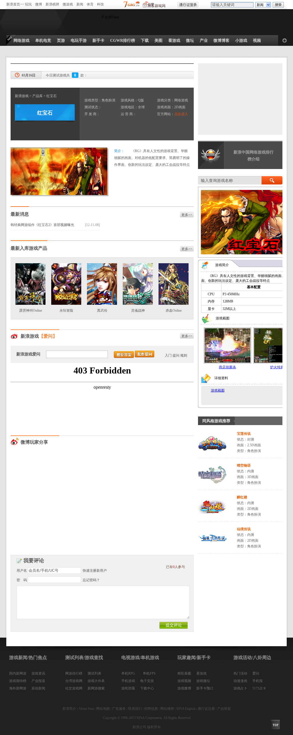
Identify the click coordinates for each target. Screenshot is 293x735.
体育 (90, 4)
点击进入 (181, 114)
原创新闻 (38, 688)
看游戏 (201, 673)
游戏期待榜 (17, 681)
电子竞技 (147, 681)
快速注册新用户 (95, 571)
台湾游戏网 (73, 681)
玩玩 (28, 4)
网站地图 (103, 709)
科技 (100, 4)
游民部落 (128, 688)
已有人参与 (175, 567)
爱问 (255, 673)
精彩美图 (184, 673)
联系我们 (135, 709)
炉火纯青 (277, 367)
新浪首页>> (15, 4)
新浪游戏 (22, 96)
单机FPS (149, 673)
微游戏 (68, 4)
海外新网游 (17, 688)
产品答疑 (224, 709)
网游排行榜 (73, 673)
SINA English (185, 709)
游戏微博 (184, 688)
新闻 (79, 4)
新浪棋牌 (52, 4)
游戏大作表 (96, 681)
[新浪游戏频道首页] (31, 22)
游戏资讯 (38, 673)
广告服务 (119, 709)
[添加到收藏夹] (284, 40)
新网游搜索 (96, 688)
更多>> (186, 215)
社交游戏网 (73, 688)
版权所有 (154, 727)
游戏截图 (218, 390)
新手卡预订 (204, 688)
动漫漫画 (240, 681)
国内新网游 (17, 673)
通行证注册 (206, 709)
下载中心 (147, 688)
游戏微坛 (203, 681)
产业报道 (38, 681)
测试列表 (94, 673)
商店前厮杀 (227, 367)
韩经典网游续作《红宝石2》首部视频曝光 (42, 225)
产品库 (37, 96)
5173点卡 (259, 688)
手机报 (257, 681)
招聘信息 (151, 709)
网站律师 (167, 709)
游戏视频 (184, 681)
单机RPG (128, 673)
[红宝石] (59, 194)
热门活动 (240, 673)
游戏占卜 (240, 688)
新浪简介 (69, 709)
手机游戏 (128, 681)
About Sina (86, 709)
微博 (38, 4)
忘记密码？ (91, 580)
